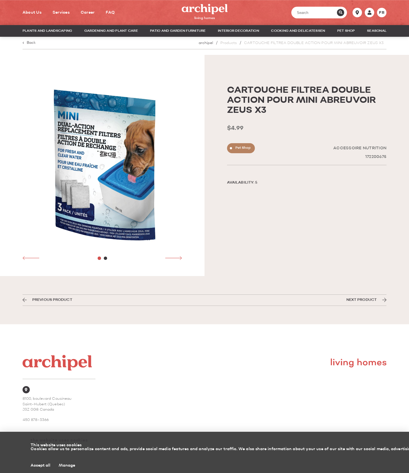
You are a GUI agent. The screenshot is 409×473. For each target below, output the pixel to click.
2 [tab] (105, 258)
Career (88, 12)
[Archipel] (204, 12)
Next (173, 258)
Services (61, 12)
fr (382, 13)
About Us (32, 12)
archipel (206, 43)
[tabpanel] (102, 165)
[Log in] (369, 12)
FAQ (110, 12)
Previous (31, 258)
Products (228, 43)
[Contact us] (357, 12)
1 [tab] (99, 258)
